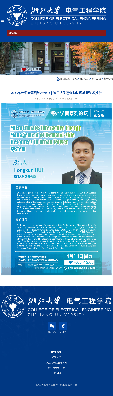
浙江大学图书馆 (56, 368)
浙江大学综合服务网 (56, 362)
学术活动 (96, 78)
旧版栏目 (84, 78)
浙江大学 (56, 357)
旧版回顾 (56, 373)
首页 (74, 78)
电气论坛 (108, 78)
